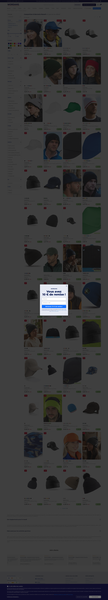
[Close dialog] (66, 286)
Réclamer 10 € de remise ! (54, 306)
